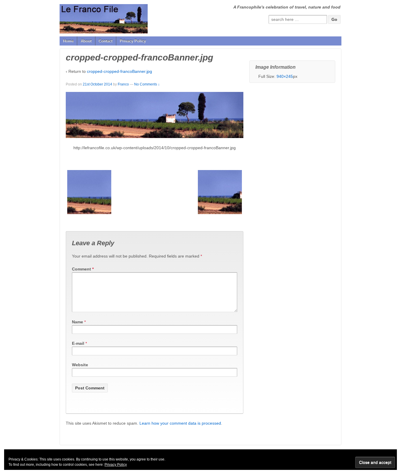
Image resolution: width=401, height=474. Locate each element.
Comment (83, 269)
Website (80, 364)
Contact (105, 41)
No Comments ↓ (147, 84)
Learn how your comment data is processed (180, 423)
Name (77, 322)
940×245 (285, 76)
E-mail (78, 343)
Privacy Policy (133, 41)
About (86, 41)
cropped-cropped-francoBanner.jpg (119, 71)
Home (68, 41)
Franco (123, 84)
